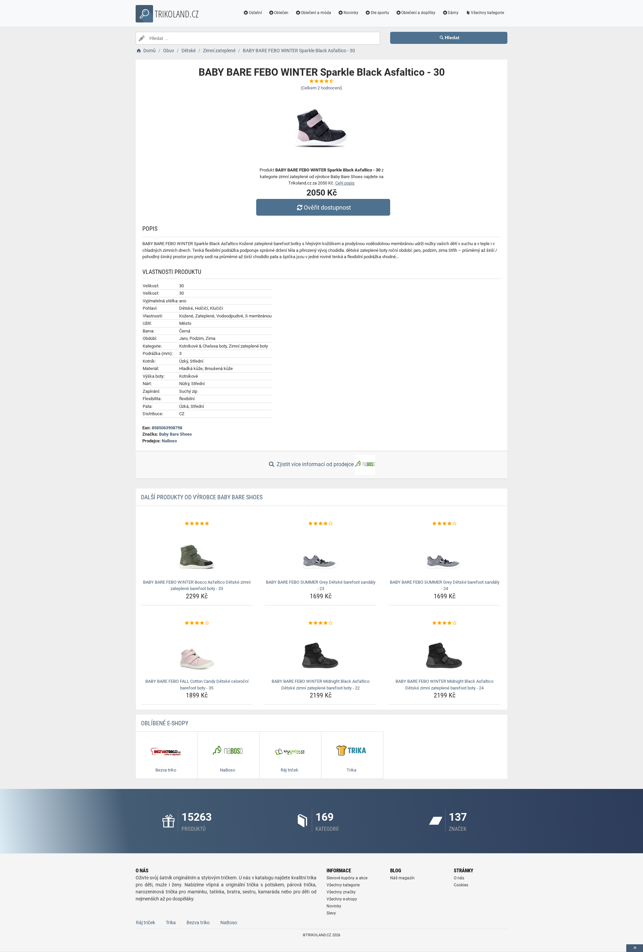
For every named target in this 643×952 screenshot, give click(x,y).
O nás (459, 878)
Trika (171, 922)
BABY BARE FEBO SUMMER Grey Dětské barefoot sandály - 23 (320, 585)
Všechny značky (341, 892)
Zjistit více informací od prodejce (315, 464)
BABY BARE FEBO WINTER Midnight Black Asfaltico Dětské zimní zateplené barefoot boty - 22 (320, 684)
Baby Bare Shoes (175, 434)
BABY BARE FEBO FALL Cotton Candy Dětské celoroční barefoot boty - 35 (196, 684)
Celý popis (345, 183)
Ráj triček (145, 922)
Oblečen (281, 12)
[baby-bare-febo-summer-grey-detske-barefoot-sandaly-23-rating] (320, 523)
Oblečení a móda (316, 12)
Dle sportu (380, 12)
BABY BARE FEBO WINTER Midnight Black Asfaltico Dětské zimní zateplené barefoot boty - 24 (444, 684)
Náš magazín (402, 878)
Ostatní (255, 12)
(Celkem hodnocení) (321, 87)
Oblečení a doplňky (418, 12)
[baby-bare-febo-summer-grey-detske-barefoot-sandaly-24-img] (444, 552)
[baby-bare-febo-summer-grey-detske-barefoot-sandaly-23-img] (320, 552)
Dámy (453, 12)
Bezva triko (198, 922)
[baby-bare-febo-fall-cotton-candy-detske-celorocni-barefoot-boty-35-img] (197, 651)
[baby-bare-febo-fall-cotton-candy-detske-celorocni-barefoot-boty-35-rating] (197, 623)
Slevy (331, 913)
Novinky (351, 12)
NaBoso (169, 440)
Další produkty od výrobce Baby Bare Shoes (202, 497)
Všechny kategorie (487, 12)
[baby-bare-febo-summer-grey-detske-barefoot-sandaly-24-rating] (444, 523)
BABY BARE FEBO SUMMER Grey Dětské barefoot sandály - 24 (444, 585)
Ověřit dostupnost (327, 207)
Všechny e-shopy (342, 899)
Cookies (461, 885)
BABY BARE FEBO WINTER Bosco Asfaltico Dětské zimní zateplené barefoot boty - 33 (197, 585)
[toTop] (634, 948)
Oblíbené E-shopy (164, 723)
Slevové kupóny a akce (347, 878)
